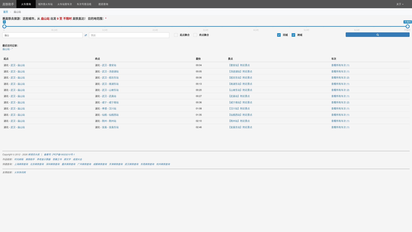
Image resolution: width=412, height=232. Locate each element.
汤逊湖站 (114, 71)
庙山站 (21, 65)
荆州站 (112, 120)
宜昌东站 (114, 127)
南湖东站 (114, 83)
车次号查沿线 (84, 4)
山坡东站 (114, 90)
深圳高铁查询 (52, 164)
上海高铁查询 (21, 164)
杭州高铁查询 (163, 164)
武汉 (13, 65)
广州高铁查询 (84, 164)
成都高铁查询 (100, 164)
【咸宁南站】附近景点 (240, 102)
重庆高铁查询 (68, 164)
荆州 (104, 120)
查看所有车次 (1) (340, 65)
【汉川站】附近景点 (239, 108)
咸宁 (104, 102)
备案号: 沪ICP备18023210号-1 (59, 154)
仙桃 (104, 114)
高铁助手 (8, 4)
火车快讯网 (20, 172)
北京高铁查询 (37, 164)
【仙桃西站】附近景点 (240, 114)
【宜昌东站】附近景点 (240, 127)
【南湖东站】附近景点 (240, 83)
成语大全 (77, 159)
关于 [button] (399, 4)
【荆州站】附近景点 (239, 120)
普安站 (112, 65)
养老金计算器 (43, 159)
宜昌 (104, 127)
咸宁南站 (114, 102)
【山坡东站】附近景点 (240, 90)
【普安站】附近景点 (239, 65)
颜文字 (67, 159)
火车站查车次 (64, 4)
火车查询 (26, 4)
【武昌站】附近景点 (239, 96)
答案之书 (57, 159)
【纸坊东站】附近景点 (240, 77)
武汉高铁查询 (131, 164)
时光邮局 (18, 159)
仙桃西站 (114, 114)
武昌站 (112, 96)
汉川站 (112, 108)
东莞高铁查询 (147, 164)
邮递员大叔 (33, 154)
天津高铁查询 (115, 164)
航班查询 (103, 4)
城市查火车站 (45, 4)
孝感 (104, 108)
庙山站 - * (7, 49)
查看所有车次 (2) (340, 77)
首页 (5, 11)
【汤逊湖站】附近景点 (240, 71)
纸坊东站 (114, 77)
